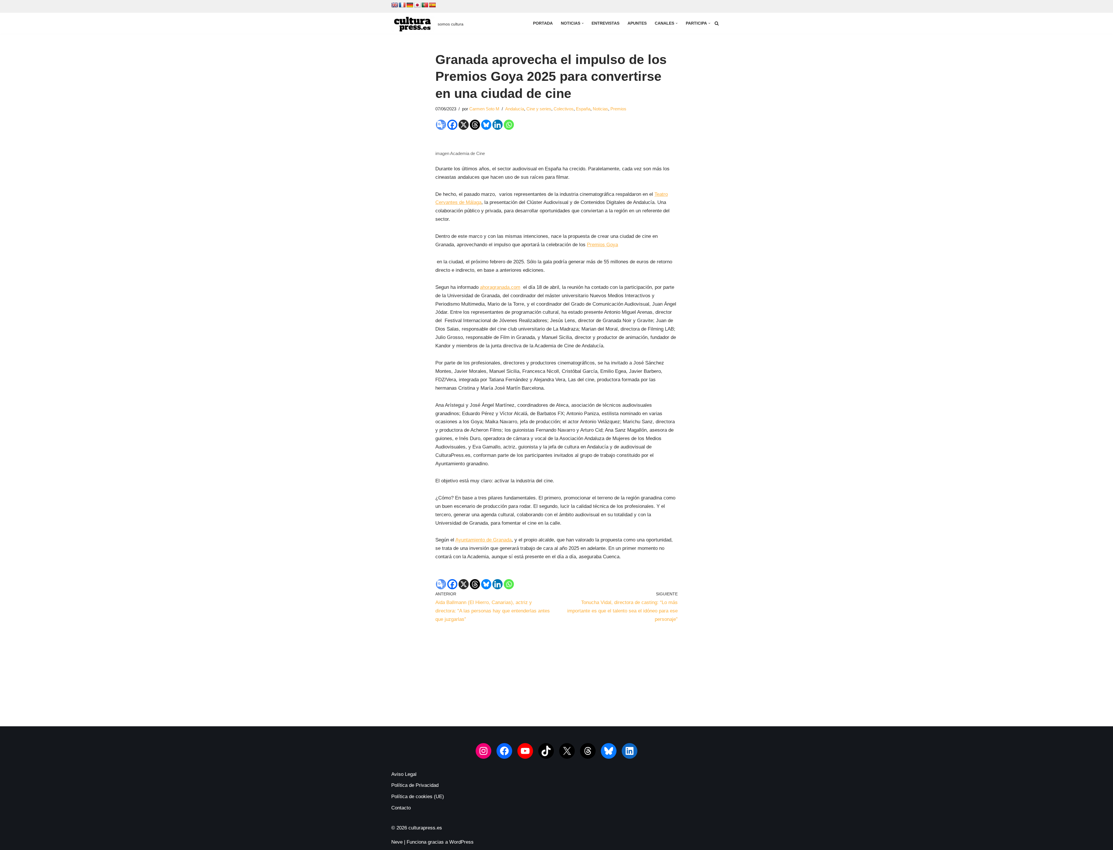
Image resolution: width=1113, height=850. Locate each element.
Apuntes (637, 23)
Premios (618, 108)
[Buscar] (716, 23)
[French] (402, 5)
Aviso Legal (404, 774)
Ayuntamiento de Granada (483, 540)
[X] (464, 125)
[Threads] (475, 125)
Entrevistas (605, 23)
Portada (543, 23)
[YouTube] (525, 751)
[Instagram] (483, 751)
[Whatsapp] (509, 125)
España (583, 108)
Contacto (401, 808)
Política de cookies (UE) (417, 796)
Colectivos (564, 108)
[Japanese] (417, 5)
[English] (394, 5)
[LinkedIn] (629, 751)
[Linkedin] (497, 125)
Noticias (600, 108)
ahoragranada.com (500, 287)
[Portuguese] (424, 5)
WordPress (461, 842)
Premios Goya (602, 244)
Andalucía (514, 108)
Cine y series (538, 108)
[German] (409, 5)
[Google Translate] (441, 125)
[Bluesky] (486, 125)
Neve (397, 842)
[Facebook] (452, 125)
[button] (583, 23)
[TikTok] (546, 751)
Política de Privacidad (415, 785)
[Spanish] (432, 5)
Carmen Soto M (484, 108)
